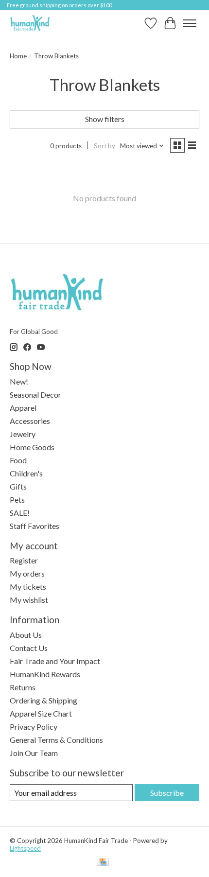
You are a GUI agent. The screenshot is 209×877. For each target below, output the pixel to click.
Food (18, 460)
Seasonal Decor (35, 394)
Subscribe (167, 792)
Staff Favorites (34, 525)
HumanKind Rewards (45, 674)
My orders (27, 573)
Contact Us (29, 647)
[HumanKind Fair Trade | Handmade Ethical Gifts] (30, 23)
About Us (26, 634)
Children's (26, 473)
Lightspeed (25, 848)
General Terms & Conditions (56, 739)
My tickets (28, 586)
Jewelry (22, 433)
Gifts (18, 486)
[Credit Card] (103, 862)
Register (24, 560)
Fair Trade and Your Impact (55, 661)
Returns (22, 687)
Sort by (104, 146)
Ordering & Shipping (43, 700)
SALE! (20, 512)
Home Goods (32, 447)
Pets (17, 499)
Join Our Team (34, 752)
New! (19, 381)
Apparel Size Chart (41, 713)
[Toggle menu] (189, 23)
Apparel (23, 407)
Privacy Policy (33, 726)
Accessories (30, 420)
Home (18, 56)
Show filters (104, 118)
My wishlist (29, 599)
